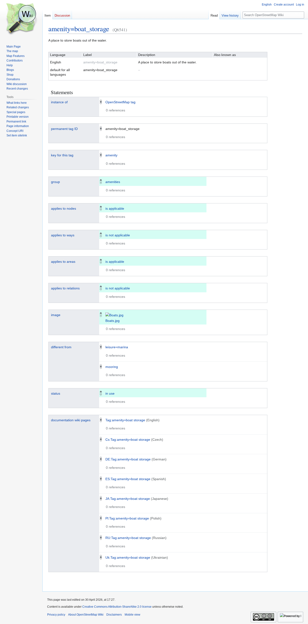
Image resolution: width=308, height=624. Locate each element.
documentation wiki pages (70, 420)
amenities (112, 182)
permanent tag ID (64, 129)
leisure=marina (116, 347)
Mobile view (132, 614)
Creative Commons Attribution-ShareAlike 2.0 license (117, 606)
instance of (59, 102)
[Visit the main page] (21, 19)
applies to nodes (63, 208)
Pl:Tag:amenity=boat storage (127, 518)
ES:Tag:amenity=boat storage (127, 479)
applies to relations (65, 288)
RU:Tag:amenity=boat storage (128, 538)
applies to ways (62, 235)
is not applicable (117, 235)
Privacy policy (56, 614)
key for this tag (62, 155)
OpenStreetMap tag (120, 102)
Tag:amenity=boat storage (125, 420)
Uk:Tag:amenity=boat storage (127, 557)
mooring (111, 367)
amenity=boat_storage (78, 28)
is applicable (114, 208)
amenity (111, 155)
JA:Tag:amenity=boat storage (127, 499)
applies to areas (63, 261)
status (55, 393)
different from (61, 347)
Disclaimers (114, 614)
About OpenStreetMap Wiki (85, 614)
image (55, 315)
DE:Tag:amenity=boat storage (128, 459)
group (55, 182)
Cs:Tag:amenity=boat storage (127, 439)
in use (110, 393)
